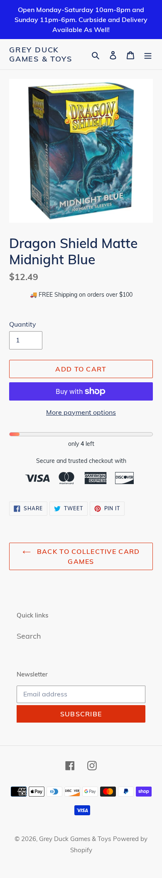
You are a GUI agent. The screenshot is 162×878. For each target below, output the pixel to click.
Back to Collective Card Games (87, 556)
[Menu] (148, 54)
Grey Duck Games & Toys (40, 54)
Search (29, 636)
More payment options (81, 412)
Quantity (22, 324)
